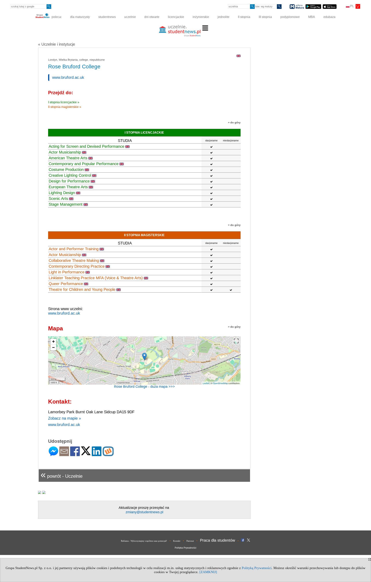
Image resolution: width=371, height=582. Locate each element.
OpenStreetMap (220, 383)
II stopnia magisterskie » (64, 107)
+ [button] (53, 341)
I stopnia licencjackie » (63, 102)
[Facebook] (75, 454)
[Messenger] (53, 454)
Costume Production (66, 169)
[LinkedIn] (96, 454)
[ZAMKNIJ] (208, 572)
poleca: (56, 17)
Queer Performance (66, 284)
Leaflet (206, 383)
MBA (311, 17)
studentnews (107, 17)
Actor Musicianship (65, 152)
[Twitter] (86, 453)
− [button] (53, 347)
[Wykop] (108, 454)
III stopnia (265, 17)
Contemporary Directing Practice (77, 266)
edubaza (329, 17)
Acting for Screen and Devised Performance (86, 146)
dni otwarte (151, 17)
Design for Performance (69, 181)
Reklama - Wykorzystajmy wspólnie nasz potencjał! (144, 541)
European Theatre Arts (68, 187)
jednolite (223, 17)
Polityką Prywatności (256, 568)
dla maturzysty (80, 17)
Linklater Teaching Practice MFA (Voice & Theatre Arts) (96, 278)
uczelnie (130, 17)
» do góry (234, 122)
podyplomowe (290, 17)
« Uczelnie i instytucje (56, 44)
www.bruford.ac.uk (68, 77)
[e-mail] (64, 454)
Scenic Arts (58, 198)
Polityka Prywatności (185, 547)
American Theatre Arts (68, 158)
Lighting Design (62, 193)
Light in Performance (66, 272)
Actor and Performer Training (74, 249)
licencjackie (176, 17)
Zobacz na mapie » (64, 418)
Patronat (190, 541)
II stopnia (244, 17)
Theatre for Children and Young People (82, 289)
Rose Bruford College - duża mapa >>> (144, 387)
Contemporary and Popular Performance (83, 164)
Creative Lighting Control (70, 175)
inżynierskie (201, 17)
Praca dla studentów (217, 540)
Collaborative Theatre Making (74, 260)
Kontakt (176, 541)
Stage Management (66, 204)
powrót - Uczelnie (62, 474)
